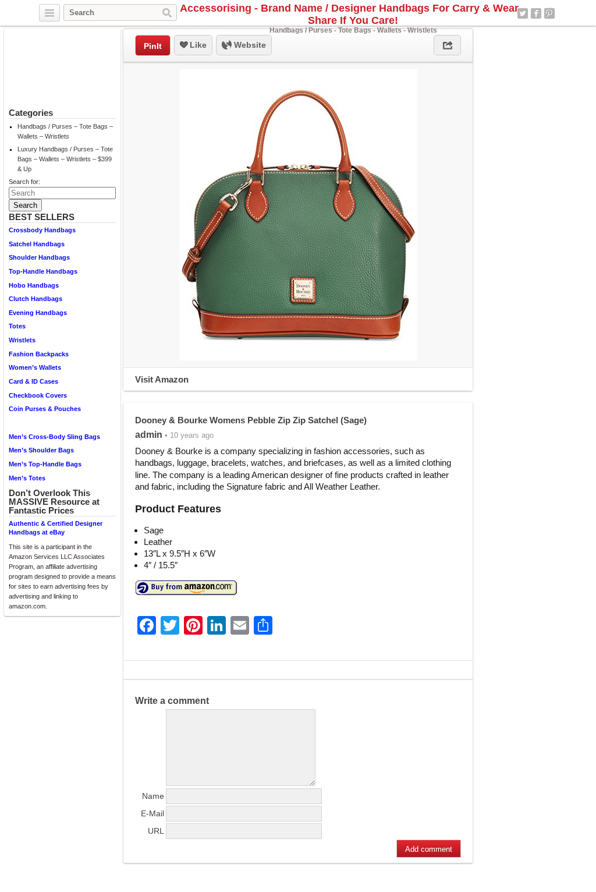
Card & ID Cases (33, 381)
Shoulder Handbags (39, 257)
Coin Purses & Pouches (45, 408)
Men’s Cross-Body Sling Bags (54, 436)
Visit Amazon (162, 379)
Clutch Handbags (35, 298)
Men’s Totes (27, 478)
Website (249, 44)
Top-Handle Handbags (43, 271)
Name (153, 796)
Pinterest (549, 13)
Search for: (24, 181)
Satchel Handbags (37, 243)
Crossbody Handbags (42, 229)
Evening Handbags (38, 312)
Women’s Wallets (35, 367)
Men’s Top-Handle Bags (45, 464)
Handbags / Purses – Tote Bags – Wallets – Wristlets (65, 131)
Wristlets (22, 340)
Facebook (536, 13)
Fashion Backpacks (39, 354)
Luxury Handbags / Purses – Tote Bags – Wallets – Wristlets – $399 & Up (65, 159)
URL (156, 831)
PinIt (153, 46)
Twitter (522, 13)
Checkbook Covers (38, 395)
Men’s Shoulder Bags (41, 450)
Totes (17, 326)
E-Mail (152, 813)
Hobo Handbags (34, 285)
